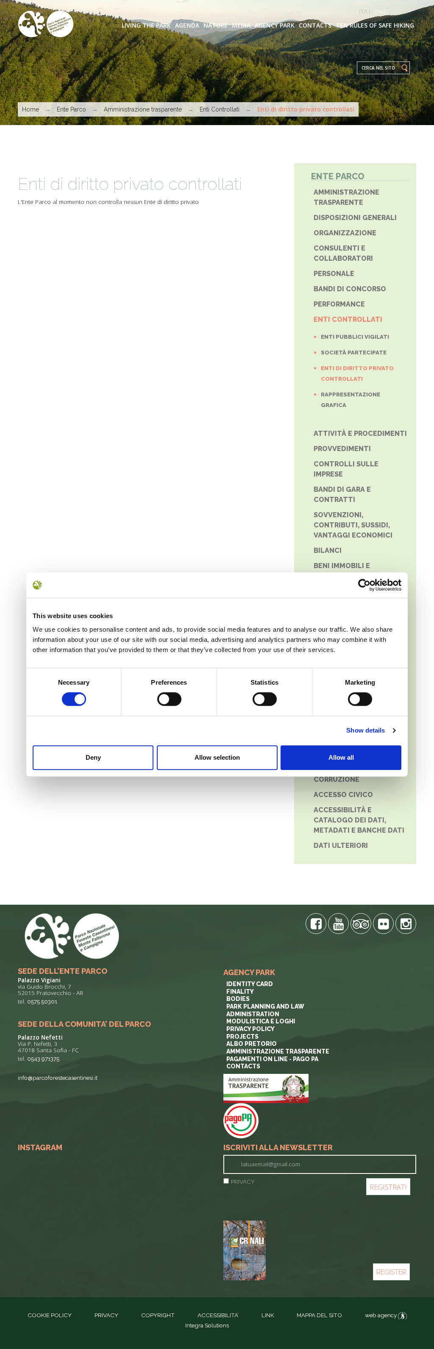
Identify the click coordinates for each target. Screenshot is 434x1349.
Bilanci (328, 550)
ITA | (364, 11)
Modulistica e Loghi (260, 1021)
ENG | (381, 11)
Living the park (146, 25)
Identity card (249, 984)
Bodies (238, 998)
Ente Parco (71, 109)
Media (241, 25)
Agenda (187, 25)
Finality (240, 991)
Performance (339, 304)
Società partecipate (354, 352)
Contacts (315, 25)
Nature (215, 25)
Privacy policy (250, 1029)
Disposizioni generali (355, 218)
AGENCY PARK (275, 25)
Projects (242, 1036)
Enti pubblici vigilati (355, 337)
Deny (93, 757)
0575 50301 (42, 1001)
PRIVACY (243, 1181)
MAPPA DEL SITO (319, 1315)
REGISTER (391, 1272)
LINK (268, 1315)
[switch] (169, 699)
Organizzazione (345, 233)
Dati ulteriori (341, 846)
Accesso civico (343, 795)
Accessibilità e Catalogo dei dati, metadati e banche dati (359, 820)
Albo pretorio (251, 1043)
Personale (334, 274)
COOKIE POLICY (50, 1315)
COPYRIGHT (158, 1315)
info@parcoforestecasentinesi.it (57, 1077)
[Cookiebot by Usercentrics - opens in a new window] (364, 585)
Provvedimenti (342, 449)
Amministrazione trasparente (143, 109)
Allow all (341, 757)
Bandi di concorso (350, 289)
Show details (365, 730)
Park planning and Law (265, 1006)
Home (30, 109)
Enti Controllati (219, 109)
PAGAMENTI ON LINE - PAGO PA (272, 1059)
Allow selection (217, 757)
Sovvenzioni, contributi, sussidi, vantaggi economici (353, 525)
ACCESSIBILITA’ (218, 1315)
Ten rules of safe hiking (375, 25)
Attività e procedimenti (360, 433)
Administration (252, 1014)
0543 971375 (43, 1058)
